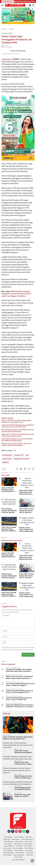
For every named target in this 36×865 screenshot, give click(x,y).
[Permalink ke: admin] (3, 46)
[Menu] (3, 5)
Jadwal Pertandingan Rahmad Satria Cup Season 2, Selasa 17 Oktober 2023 (19, 698)
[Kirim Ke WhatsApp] (33, 468)
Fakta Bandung (8, 841)
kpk (27, 455)
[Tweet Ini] (21, 468)
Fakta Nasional (18, 837)
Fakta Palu (29, 852)
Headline (9, 33)
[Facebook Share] (17, 468)
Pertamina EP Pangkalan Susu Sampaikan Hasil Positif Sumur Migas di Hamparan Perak (19, 670)
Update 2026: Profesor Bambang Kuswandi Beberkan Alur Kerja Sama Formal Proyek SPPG (18, 426)
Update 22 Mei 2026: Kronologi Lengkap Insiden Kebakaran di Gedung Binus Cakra (16, 421)
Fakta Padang (28, 848)
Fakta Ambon (7, 855)
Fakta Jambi (28, 846)
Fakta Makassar (9, 846)
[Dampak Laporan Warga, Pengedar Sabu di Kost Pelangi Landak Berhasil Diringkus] (26, 521)
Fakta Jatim (28, 841)
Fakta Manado (20, 852)
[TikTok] (27, 831)
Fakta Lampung (18, 848)
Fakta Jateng (19, 841)
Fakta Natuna (18, 857)
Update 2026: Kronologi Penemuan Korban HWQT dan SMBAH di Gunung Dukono (17, 439)
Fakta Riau (29, 855)
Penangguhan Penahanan (21, 458)
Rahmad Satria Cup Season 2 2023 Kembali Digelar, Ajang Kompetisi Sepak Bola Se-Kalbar (19, 677)
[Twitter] (12, 831)
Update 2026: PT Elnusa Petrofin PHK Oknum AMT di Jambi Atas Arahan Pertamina (18, 435)
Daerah (4, 33)
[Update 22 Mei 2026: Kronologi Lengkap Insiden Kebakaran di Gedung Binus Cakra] (9, 481)
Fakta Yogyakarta (18, 855)
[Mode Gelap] (30, 5)
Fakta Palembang (8, 852)
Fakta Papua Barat (27, 839)
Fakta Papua (16, 839)
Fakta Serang (7, 848)
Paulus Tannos (6, 458)
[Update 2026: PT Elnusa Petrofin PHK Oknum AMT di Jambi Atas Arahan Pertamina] (26, 502)
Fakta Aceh (6, 839)
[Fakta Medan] (15, 5)
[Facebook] (9, 831)
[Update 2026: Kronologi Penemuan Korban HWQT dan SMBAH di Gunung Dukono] (9, 521)
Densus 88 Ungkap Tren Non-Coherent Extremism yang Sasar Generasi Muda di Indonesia (23, 777)
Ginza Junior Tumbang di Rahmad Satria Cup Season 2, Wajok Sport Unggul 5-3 (20, 684)
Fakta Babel (28, 850)
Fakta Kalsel (17, 844)
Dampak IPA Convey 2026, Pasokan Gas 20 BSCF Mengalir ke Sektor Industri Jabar (23, 795)
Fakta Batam (8, 844)
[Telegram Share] (29, 468)
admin (7, 46)
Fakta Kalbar (8, 837)
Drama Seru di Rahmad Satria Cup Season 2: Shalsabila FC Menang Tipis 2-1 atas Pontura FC (20, 706)
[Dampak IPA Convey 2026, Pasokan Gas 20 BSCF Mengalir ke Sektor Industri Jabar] (8, 796)
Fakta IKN (28, 837)
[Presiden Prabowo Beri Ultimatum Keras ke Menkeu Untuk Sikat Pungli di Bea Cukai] (18, 758)
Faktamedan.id (7, 59)
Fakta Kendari (18, 850)
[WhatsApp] (23, 831)
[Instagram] (16, 831)
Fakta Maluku (8, 850)
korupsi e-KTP (18, 455)
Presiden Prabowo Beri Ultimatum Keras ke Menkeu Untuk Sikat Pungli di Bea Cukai (23, 763)
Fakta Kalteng (27, 844)
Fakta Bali (19, 846)
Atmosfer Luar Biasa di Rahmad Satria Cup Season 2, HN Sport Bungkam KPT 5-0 (19, 691)
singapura (5, 462)
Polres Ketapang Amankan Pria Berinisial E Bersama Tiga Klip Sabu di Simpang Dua (18, 430)
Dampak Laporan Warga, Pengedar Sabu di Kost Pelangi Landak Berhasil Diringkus (17, 444)
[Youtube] (20, 831)
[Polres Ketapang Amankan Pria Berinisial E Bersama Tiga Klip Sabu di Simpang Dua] (9, 502)
